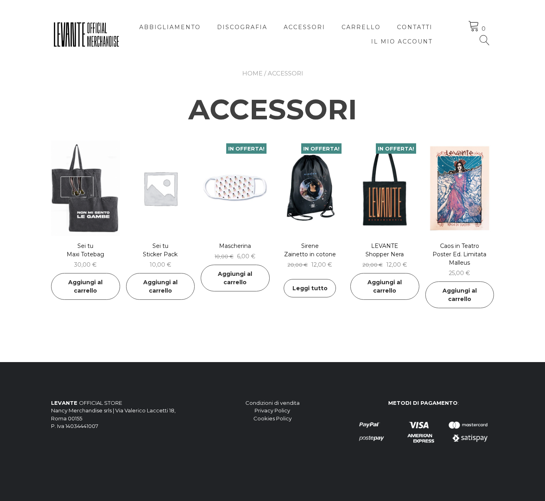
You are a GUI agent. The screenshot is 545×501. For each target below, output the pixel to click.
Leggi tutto (310, 288)
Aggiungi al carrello (85, 286)
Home (252, 73)
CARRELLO (361, 27)
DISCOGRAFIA (242, 27)
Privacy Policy (272, 410)
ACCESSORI (304, 27)
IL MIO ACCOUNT (401, 41)
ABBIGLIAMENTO (170, 27)
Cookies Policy (272, 418)
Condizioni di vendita (272, 403)
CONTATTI (414, 27)
